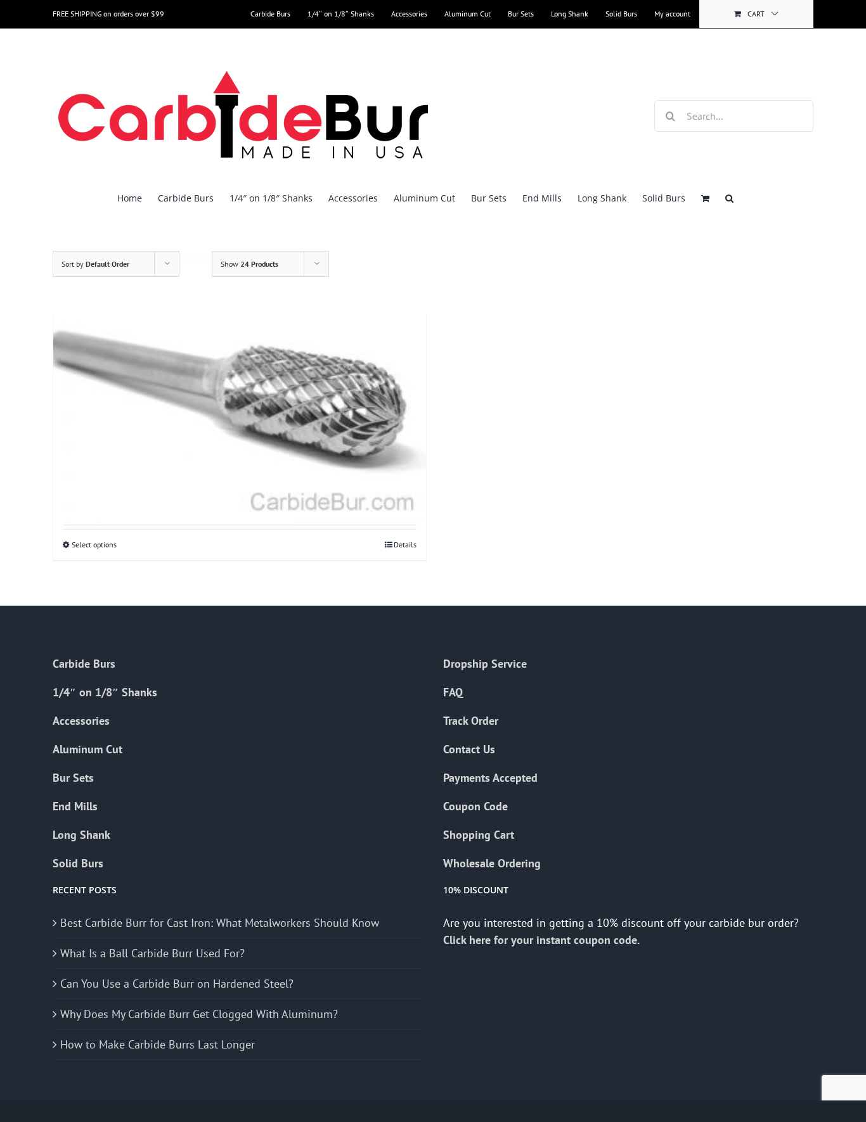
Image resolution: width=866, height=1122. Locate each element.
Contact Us (469, 749)
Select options (94, 544)
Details (405, 544)
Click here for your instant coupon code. (542, 940)
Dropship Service (485, 663)
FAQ (453, 692)
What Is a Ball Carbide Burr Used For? (152, 953)
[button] (729, 198)
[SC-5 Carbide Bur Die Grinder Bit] (239, 383)
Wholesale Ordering (492, 863)
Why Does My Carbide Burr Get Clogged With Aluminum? (199, 1014)
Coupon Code (475, 806)
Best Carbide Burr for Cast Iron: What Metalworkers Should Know (219, 922)
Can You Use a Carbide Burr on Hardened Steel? (177, 983)
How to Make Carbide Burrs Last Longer (157, 1044)
